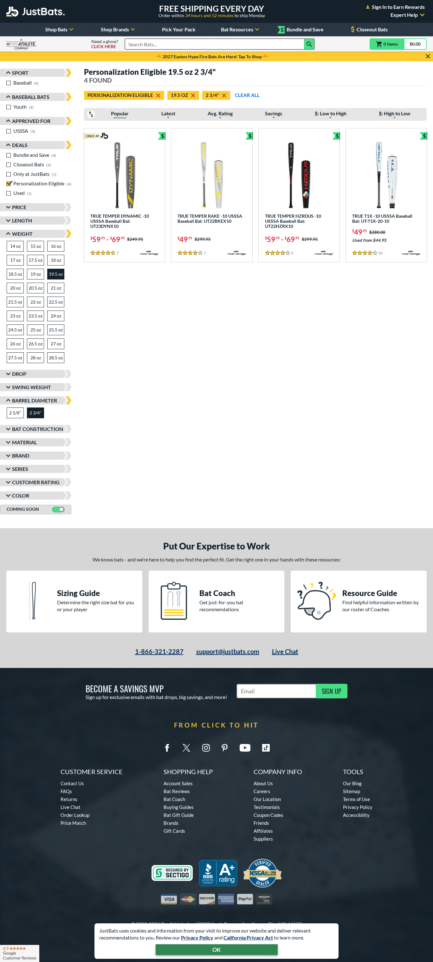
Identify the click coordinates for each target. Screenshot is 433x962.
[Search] (309, 44)
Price (19, 207)
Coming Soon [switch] (23, 509)
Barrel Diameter (34, 400)
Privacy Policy (197, 937)
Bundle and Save (302, 29)
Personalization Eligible (120, 95)
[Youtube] (245, 748)
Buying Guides (179, 807)
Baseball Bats (30, 97)
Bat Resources (237, 29)
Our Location (267, 799)
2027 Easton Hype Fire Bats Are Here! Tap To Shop (212, 56)
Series (20, 469)
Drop (19, 374)
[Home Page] (35, 11)
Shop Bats (56, 29)
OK (216, 949)
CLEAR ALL (247, 95)
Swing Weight (31, 387)
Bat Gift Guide (179, 815)
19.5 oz (179, 95)
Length (22, 220)
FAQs (66, 791)
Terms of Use (356, 799)
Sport (20, 73)
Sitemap (351, 791)
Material (24, 442)
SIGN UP (331, 691)
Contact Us (72, 783)
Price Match (73, 823)
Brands (171, 823)
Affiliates (263, 831)
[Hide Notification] (428, 56)
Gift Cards (174, 831)
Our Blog (352, 783)
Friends (261, 823)
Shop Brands (115, 29)
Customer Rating (36, 482)
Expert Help (404, 14)
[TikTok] (266, 748)
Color (20, 495)
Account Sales (178, 783)
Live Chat (285, 651)
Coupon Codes (268, 815)
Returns (69, 799)
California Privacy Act (248, 937)
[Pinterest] (224, 748)
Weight (22, 234)
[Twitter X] (186, 748)
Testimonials (267, 807)
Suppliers (263, 839)
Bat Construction (37, 429)
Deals (20, 145)
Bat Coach (174, 799)
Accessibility (356, 815)
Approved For (31, 121)
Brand (20, 455)
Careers (262, 791)
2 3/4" (212, 95)
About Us (263, 783)
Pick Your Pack (179, 29)
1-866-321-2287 (159, 651)
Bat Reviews (177, 791)
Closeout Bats (372, 29)
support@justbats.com (227, 651)
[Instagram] (206, 748)
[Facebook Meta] (167, 748)
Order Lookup (75, 815)
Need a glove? (104, 44)
